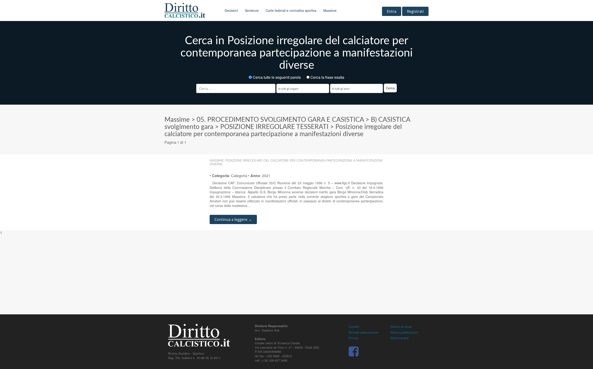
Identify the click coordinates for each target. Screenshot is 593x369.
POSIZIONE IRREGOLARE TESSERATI (274, 127)
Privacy (354, 338)
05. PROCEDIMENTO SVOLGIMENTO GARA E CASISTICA (280, 119)
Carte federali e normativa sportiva (291, 10)
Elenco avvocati (401, 326)
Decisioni (231, 10)
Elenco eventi (399, 338)
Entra (391, 11)
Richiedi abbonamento (363, 332)
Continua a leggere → (233, 219)
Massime (330, 10)
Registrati (415, 11)
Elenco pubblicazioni (404, 332)
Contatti (354, 326)
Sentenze (252, 10)
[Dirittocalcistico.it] (191, 10)
